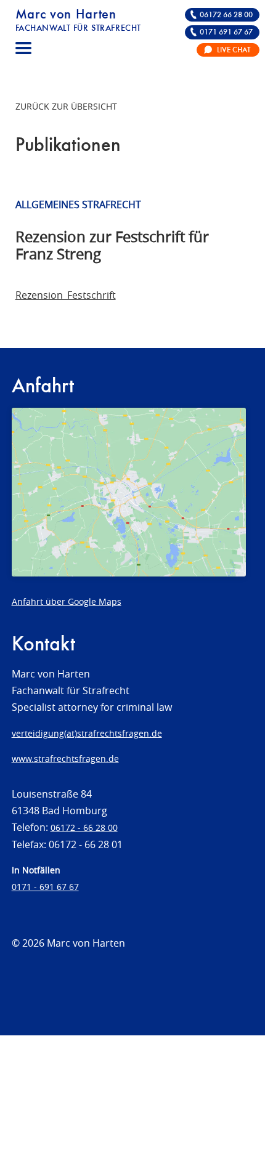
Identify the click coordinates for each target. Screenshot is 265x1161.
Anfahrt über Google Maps (66, 601)
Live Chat (233, 50)
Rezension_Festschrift (65, 295)
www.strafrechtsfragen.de (65, 758)
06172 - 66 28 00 (84, 827)
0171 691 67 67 (226, 32)
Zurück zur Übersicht (66, 106)
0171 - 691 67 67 (45, 886)
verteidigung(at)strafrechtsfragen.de (87, 733)
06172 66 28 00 (226, 15)
